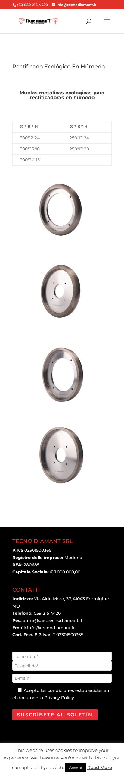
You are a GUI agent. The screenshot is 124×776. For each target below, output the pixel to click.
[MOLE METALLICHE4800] (62, 489)
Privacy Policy (59, 697)
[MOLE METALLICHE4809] (62, 244)
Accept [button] (75, 767)
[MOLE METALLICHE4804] (62, 407)
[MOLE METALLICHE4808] (62, 325)
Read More (99, 767)
